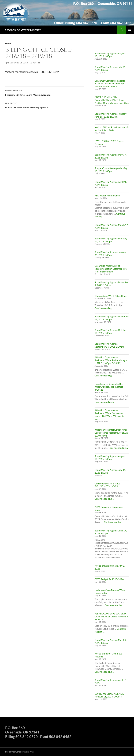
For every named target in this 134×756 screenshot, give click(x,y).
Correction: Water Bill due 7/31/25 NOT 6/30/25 (107, 485)
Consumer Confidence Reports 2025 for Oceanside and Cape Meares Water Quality (110, 83)
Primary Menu (130, 30)
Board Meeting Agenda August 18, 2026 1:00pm (110, 55)
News (8, 43)
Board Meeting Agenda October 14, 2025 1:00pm (110, 331)
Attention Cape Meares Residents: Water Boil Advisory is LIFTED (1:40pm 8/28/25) (111, 360)
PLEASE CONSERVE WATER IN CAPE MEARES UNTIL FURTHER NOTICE (111, 616)
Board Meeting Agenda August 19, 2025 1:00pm (110, 458)
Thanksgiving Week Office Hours (111, 296)
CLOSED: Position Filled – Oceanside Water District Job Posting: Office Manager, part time (112, 100)
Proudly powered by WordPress (19, 751)
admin (36, 62)
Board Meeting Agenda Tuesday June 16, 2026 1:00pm (110, 115)
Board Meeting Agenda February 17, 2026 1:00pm (111, 240)
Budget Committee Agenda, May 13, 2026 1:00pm (111, 170)
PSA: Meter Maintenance (107, 195)
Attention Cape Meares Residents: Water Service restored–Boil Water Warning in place (109, 414)
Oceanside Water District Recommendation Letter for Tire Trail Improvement (111, 268)
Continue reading (104, 308)
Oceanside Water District (23, 30)
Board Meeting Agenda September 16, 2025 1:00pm (109, 345)
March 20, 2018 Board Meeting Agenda (26, 105)
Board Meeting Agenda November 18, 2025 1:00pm (112, 318)
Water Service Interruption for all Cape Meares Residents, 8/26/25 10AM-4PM (111, 432)
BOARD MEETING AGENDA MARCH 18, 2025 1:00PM (109, 695)
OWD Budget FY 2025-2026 (109, 579)
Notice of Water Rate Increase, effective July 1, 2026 (112, 129)
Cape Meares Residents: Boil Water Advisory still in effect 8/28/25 (109, 387)
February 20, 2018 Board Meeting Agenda (27, 92)
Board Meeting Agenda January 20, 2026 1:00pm (110, 254)
